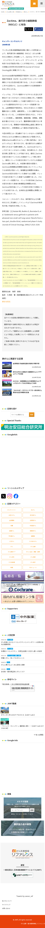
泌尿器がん (33, 520)
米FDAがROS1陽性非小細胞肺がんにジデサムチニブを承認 (27, 373)
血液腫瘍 (11, 520)
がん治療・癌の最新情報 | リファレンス (33, 924)
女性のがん (12, 515)
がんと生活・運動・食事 (33, 552)
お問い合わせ (6, 908)
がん (11, 546)
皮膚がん (11, 531)
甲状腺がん (12, 536)
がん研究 (11, 557)
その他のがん (33, 541)
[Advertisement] (22, 460)
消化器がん (33, 515)
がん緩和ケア (11, 552)
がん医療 (32, 557)
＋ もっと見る (38, 735)
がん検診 (32, 562)
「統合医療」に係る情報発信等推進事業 (15, 684)
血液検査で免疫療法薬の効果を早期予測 (26, 363)
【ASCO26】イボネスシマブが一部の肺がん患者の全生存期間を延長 (27, 391)
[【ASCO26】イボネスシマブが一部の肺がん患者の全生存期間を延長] (7, 392)
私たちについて (7, 901)
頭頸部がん (33, 531)
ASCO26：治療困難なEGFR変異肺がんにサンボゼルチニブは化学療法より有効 (27, 382)
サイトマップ (6, 905)
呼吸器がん (33, 525)
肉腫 (11, 525)
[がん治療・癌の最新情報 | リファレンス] (8, 3)
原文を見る (6, 301)
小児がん (11, 541)
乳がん (33, 510)
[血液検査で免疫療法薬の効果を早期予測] (7, 365)
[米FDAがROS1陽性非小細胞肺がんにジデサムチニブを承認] (7, 373)
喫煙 (11, 567)
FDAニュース (33, 567)
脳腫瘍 (33, 536)
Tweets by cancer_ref (24, 896)
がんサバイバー (11, 510)
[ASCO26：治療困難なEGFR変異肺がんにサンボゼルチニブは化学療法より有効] (7, 383)
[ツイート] (28, 29)
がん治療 (32, 546)
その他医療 (12, 562)
